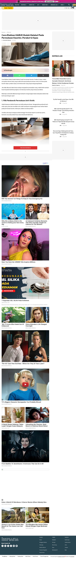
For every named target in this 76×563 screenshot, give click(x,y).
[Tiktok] (70, 8)
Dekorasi (9, 32)
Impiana (3, 32)
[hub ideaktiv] (73, 4)
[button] (69, 5)
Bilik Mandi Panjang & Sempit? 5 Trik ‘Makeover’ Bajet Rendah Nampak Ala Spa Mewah (63, 121)
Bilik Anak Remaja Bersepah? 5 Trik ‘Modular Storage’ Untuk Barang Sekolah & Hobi (63, 110)
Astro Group (72, 556)
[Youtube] (72, 8)
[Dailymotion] (73, 8)
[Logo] (6, 4)
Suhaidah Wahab (7, 40)
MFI (60, 103)
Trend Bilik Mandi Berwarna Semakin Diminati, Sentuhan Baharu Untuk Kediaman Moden (63, 81)
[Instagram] (67, 8)
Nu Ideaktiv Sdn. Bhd (61, 556)
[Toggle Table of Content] (45, 70)
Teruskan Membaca (25, 147)
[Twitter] (68, 8)
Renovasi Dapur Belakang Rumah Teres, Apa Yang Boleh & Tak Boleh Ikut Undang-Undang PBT (63, 132)
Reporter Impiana (56, 85)
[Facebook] (65, 8)
